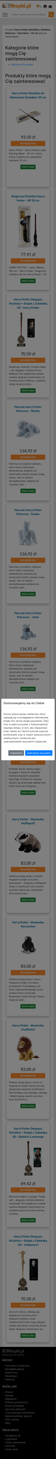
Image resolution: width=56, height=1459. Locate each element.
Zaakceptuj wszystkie (39, 753)
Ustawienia (16, 753)
